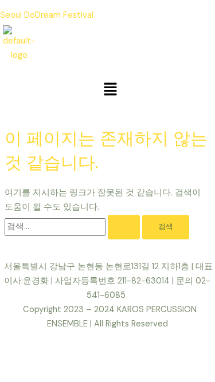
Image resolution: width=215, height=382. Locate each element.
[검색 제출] (124, 227)
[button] (110, 90)
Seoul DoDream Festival (46, 15)
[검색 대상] (73, 226)
